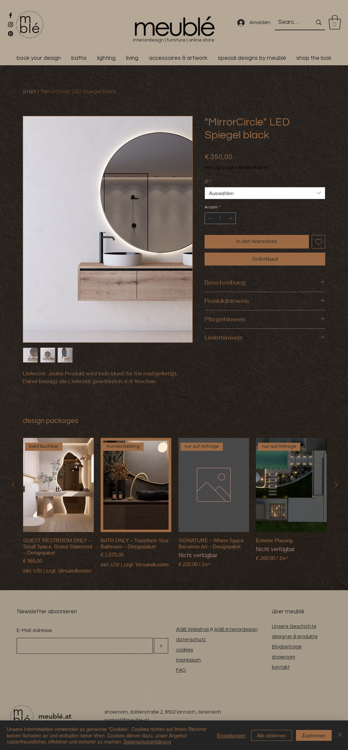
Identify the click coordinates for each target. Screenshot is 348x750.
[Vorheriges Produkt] (13, 485)
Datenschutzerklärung (147, 741)
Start (29, 91)
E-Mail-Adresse (34, 630)
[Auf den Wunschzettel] (319, 242)
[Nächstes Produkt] (336, 485)
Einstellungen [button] (231, 735)
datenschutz (191, 639)
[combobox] (265, 193)
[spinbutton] (220, 218)
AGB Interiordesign (236, 629)
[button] (335, 22)
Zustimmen (314, 735)
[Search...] (319, 22)
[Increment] (231, 218)
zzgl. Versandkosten (247, 167)
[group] (175, 507)
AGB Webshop (193, 629)
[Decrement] (209, 218)
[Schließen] (340, 735)
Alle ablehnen (271, 735)
